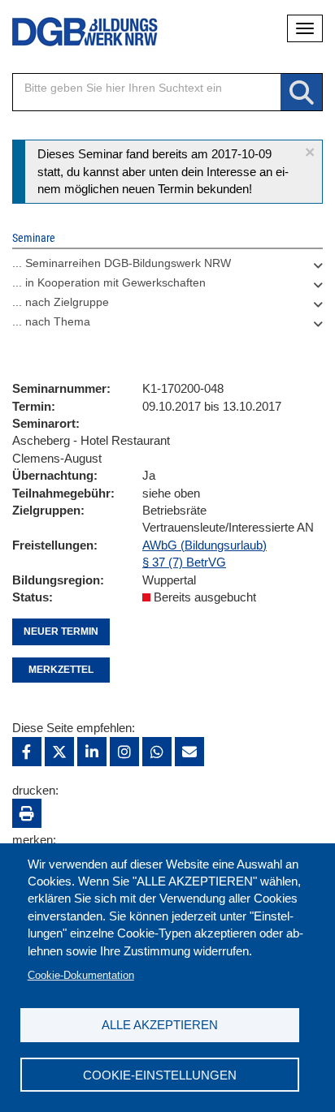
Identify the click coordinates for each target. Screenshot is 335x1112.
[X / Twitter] (59, 751)
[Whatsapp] (157, 751)
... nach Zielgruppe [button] (60, 302)
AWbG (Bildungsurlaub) (204, 545)
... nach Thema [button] (51, 321)
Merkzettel (61, 669)
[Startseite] (73, 32)
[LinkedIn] (92, 751)
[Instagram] (124, 751)
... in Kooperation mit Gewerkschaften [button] (109, 282)
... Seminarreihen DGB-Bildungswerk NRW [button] (121, 263)
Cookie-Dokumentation (81, 975)
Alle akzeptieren (160, 1025)
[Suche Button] (301, 93)
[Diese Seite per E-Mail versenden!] (189, 751)
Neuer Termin (61, 631)
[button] (310, 152)
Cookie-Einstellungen (160, 1075)
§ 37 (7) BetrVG (184, 562)
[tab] (167, 267)
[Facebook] (26, 751)
